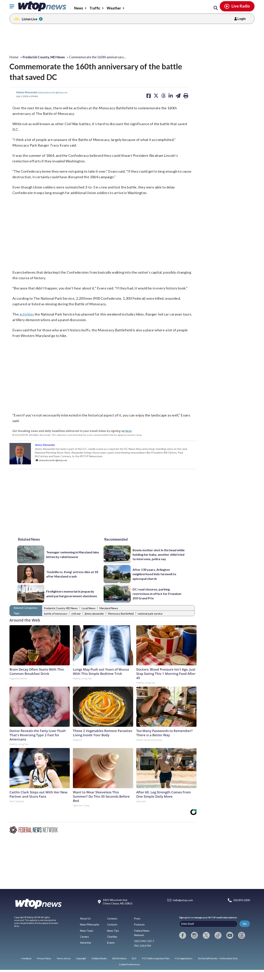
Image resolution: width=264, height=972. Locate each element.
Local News (88, 608)
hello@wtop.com (183, 900)
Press (137, 918)
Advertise (85, 942)
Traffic (94, 8)
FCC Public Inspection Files (156, 958)
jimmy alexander (94, 613)
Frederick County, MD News (61, 608)
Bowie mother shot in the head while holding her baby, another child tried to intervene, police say (159, 554)
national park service (150, 613)
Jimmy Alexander (27, 92)
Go (245, 923)
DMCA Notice (119, 958)
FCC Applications (183, 958)
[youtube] (229, 935)
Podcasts (139, 924)
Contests (112, 918)
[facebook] (182, 935)
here (128, 431)
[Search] (216, 8)
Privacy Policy (44, 958)
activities (27, 314)
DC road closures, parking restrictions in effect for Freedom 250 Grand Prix (157, 593)
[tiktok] (218, 935)
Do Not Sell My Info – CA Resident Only (218, 958)
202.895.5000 (241, 900)
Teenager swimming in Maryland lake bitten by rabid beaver (72, 554)
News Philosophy (89, 924)
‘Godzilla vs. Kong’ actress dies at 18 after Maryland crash (72, 574)
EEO (134, 958)
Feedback (26, 958)
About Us (85, 918)
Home (13, 57)
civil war (76, 613)
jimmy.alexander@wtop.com (53, 92)
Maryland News (109, 608)
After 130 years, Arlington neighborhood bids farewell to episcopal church (154, 574)
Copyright (81, 958)
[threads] (241, 935)
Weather (114, 8)
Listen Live (29, 19)
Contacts (112, 924)
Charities (112, 936)
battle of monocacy (55, 613)
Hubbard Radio (99, 958)
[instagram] (194, 935)
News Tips (113, 930)
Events (111, 942)
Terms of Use (64, 958)
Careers (84, 936)
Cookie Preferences (129, 964)
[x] (206, 935)
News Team (86, 930)
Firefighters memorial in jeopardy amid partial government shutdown (71, 593)
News (78, 8)
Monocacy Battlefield (121, 613)
